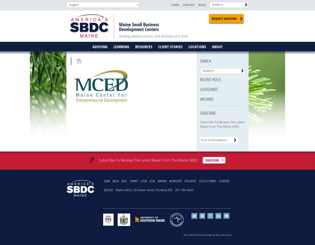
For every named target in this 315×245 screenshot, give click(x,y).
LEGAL (152, 181)
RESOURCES (190, 181)
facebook (210, 216)
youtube (226, 216)
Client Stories (170, 46)
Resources (143, 46)
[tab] (222, 78)
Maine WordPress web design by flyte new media (208, 234)
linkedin (218, 216)
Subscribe (212, 160)
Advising (100, 46)
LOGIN (144, 181)
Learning (121, 46)
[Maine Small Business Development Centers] (91, 26)
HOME (107, 181)
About (217, 46)
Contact (189, 5)
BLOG (124, 181)
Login (175, 5)
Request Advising (224, 18)
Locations (197, 46)
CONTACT (134, 181)
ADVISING (162, 181)
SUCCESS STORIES (207, 181)
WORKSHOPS (175, 181)
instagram (202, 216)
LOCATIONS (224, 181)
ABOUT (116, 181)
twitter (194, 216)
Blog (202, 5)
